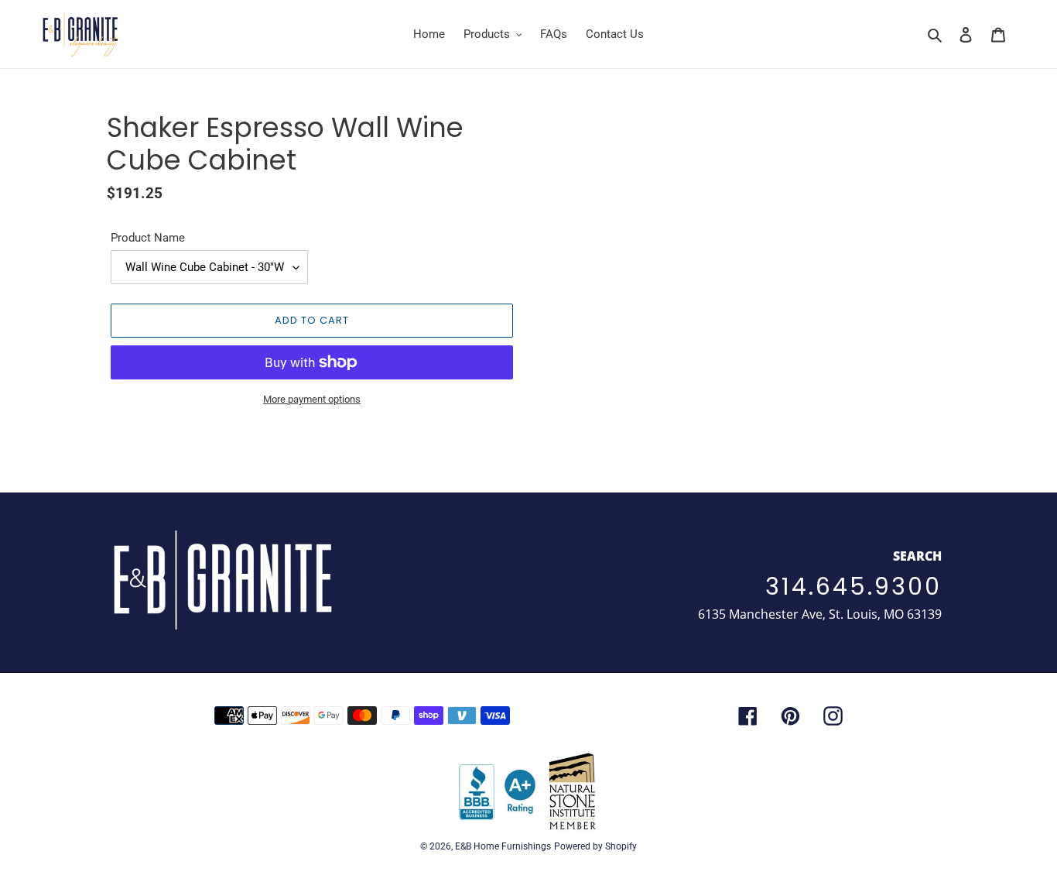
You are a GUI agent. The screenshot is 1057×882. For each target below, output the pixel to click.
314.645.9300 (853, 586)
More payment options (312, 399)
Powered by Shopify (595, 846)
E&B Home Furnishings (503, 846)
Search (917, 556)
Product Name (148, 238)
